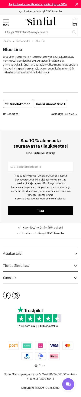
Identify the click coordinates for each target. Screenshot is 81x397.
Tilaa (40, 211)
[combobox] (37, 32)
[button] (76, 4)
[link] (7, 40)
